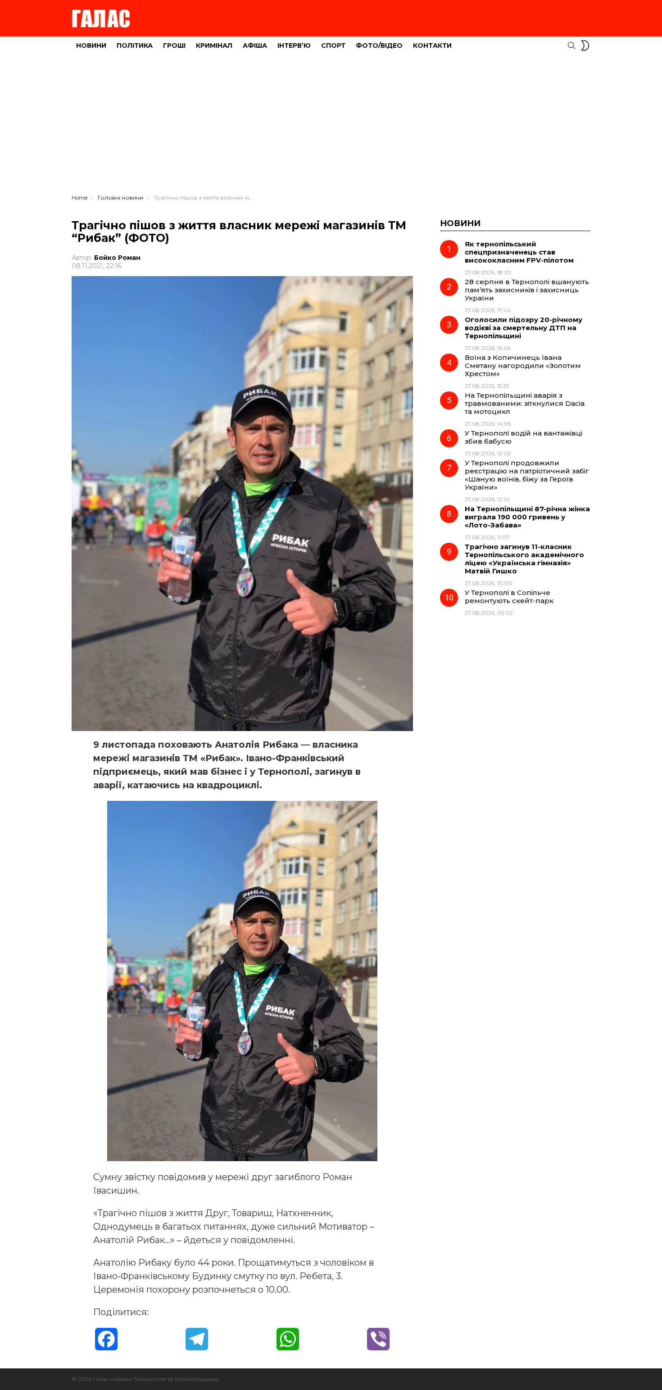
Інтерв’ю (294, 45)
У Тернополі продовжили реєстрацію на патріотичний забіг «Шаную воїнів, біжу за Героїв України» (527, 475)
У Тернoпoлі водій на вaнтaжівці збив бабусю (523, 437)
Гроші (174, 45)
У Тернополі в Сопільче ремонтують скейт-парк (509, 596)
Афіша (255, 45)
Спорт (333, 45)
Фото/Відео (379, 45)
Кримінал (214, 45)
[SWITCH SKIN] (585, 45)
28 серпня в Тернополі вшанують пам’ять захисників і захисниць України (527, 289)
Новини (91, 45)
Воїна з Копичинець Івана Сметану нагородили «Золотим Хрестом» (523, 365)
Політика (135, 45)
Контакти (432, 45)
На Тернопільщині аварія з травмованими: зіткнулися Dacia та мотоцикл (525, 403)
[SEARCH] (571, 45)
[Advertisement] (331, 127)
